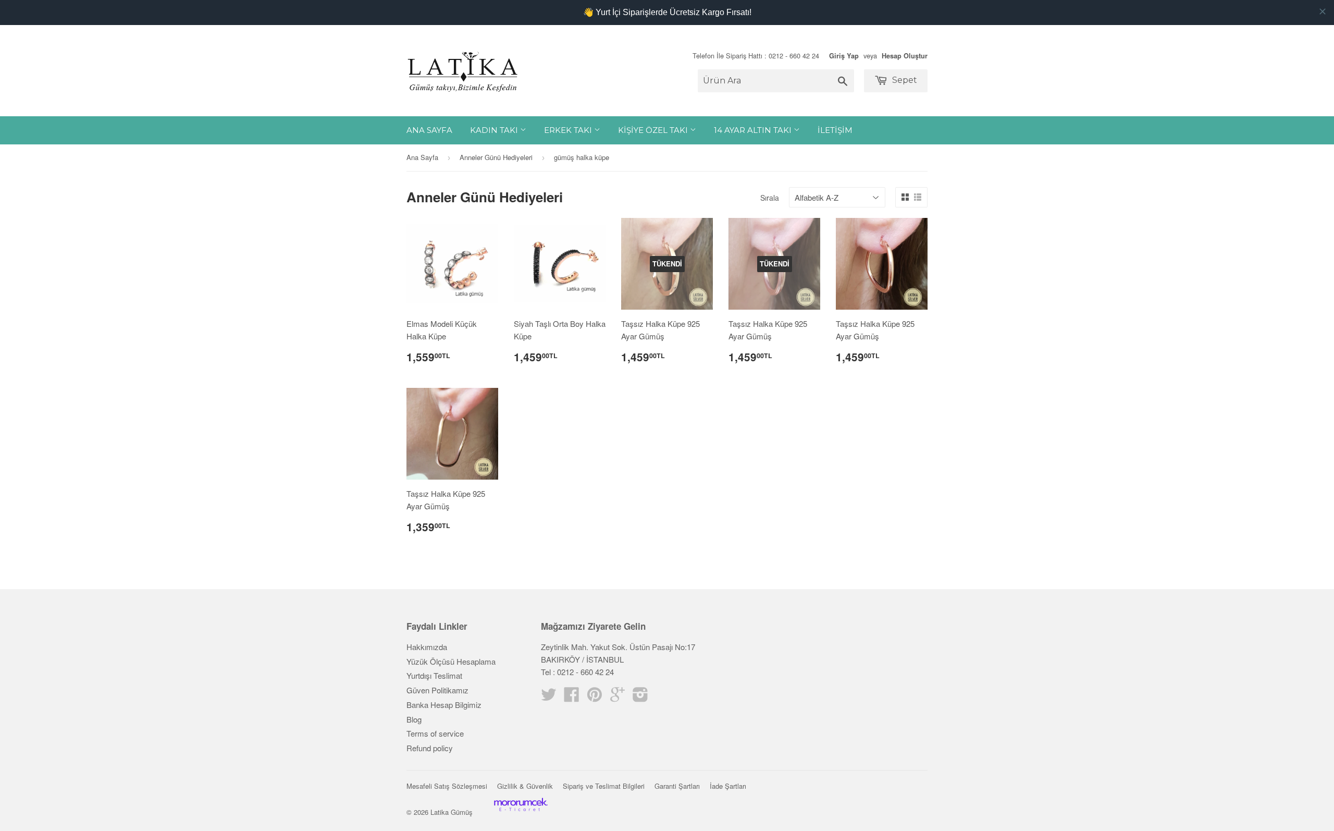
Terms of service (435, 733)
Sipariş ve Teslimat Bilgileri (604, 786)
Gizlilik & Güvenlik (525, 786)
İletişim (835, 130)
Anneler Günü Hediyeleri (496, 157)
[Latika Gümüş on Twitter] (549, 697)
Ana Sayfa (429, 130)
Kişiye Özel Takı (654, 130)
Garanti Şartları (677, 786)
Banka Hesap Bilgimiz (443, 704)
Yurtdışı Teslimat (434, 675)
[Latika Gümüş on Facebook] (571, 697)
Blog (414, 719)
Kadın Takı (495, 130)
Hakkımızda (426, 646)
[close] (1322, 11)
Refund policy (429, 747)
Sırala (769, 197)
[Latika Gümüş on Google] (617, 697)
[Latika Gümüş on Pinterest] (594, 697)
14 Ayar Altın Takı (754, 130)
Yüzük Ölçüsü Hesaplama (451, 661)
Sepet (903, 80)
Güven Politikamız (437, 690)
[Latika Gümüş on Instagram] (640, 697)
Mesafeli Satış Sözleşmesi (446, 786)
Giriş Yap (844, 55)
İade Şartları (728, 786)
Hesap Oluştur (905, 55)
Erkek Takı (569, 130)
